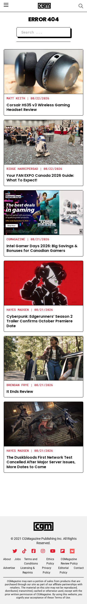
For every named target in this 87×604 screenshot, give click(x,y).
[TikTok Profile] (24, 551)
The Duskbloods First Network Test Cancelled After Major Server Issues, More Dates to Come (40, 462)
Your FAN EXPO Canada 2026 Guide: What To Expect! (40, 178)
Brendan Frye (17, 385)
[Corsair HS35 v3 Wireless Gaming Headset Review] (43, 71)
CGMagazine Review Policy (69, 561)
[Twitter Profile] (15, 551)
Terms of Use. (63, 597)
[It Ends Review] (43, 358)
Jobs (17, 559)
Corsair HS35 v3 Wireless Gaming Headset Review (38, 107)
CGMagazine (15, 239)
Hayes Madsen (17, 310)
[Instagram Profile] (43, 551)
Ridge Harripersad (22, 169)
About (7, 559)
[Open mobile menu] (6, 5)
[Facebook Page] (33, 551)
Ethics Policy (50, 561)
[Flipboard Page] (62, 551)
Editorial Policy (63, 570)
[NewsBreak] (72, 551)
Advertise (9, 568)
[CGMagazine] (43, 526)
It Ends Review (19, 391)
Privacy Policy (46, 570)
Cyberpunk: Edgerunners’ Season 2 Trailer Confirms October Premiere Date (39, 321)
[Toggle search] (81, 6)
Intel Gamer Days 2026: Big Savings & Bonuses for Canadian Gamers (41, 248)
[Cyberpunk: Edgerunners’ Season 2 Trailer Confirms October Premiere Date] (43, 282)
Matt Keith (15, 98)
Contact (79, 568)
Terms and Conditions (31, 561)
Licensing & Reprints (27, 570)
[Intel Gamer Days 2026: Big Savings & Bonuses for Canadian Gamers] (43, 212)
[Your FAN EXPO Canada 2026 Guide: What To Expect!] (43, 141)
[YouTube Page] (53, 551)
